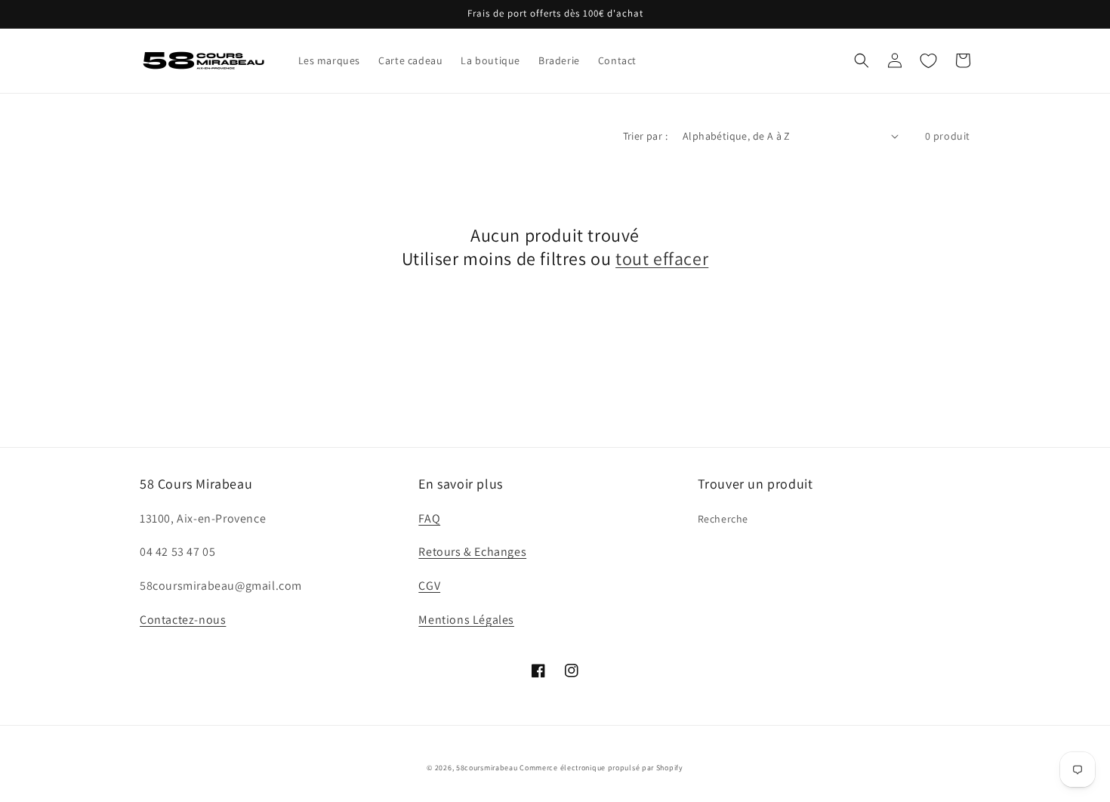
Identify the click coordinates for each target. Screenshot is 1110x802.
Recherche (723, 519)
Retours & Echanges (472, 552)
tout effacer (661, 258)
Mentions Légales (466, 620)
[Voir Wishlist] (928, 60)
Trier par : (645, 136)
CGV (429, 586)
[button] (861, 60)
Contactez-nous (183, 620)
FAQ (429, 518)
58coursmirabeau (487, 768)
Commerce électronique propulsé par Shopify (601, 768)
